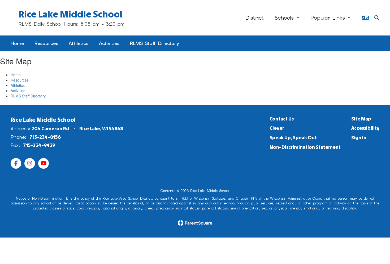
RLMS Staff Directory (28, 96)
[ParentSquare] (195, 223)
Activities (18, 90)
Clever (277, 128)
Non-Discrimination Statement (305, 147)
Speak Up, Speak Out (293, 138)
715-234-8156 (45, 137)
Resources (20, 80)
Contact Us (282, 119)
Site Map (361, 119)
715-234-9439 (39, 145)
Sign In (358, 138)
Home (16, 74)
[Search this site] (376, 17)
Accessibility (365, 128)
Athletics (18, 85)
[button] (287, 17)
